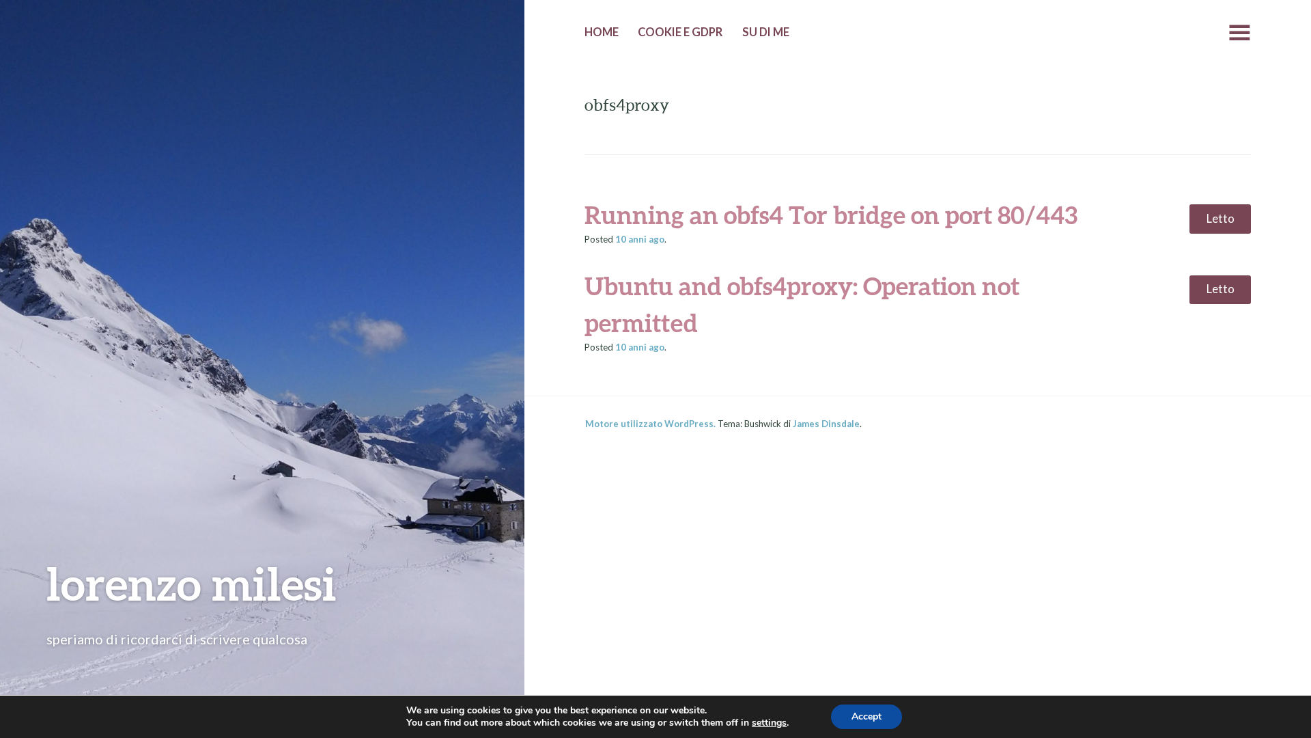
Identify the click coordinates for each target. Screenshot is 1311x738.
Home (601, 32)
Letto (1221, 219)
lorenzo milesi (191, 583)
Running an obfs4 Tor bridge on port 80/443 (830, 215)
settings (769, 723)
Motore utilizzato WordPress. (650, 423)
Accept (866, 716)
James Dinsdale (826, 423)
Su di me (765, 32)
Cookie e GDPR (680, 32)
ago (639, 239)
